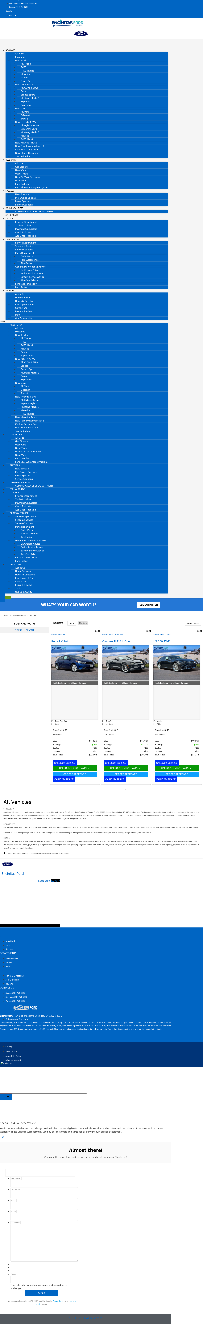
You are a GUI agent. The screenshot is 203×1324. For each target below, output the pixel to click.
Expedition (26, 105)
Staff (17, 314)
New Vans (20, 108)
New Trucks (21, 60)
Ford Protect (21, 287)
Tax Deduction (23, 156)
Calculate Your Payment (75, 768)
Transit (24, 118)
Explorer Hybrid (29, 128)
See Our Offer (149, 604)
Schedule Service (24, 246)
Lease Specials (23, 201)
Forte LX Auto (60, 641)
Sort (72, 623)
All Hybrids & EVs (30, 125)
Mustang (20, 57)
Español (9, 11)
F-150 (23, 67)
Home (5, 616)
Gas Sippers (21, 166)
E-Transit (25, 115)
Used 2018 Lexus (162, 634)
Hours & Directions (25, 301)
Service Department (25, 242)
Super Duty (27, 81)
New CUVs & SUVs (25, 84)
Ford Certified (22, 184)
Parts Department (24, 253)
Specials (10, 191)
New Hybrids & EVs (25, 122)
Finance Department (26, 222)
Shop (3, 935)
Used (24, 616)
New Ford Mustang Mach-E (29, 146)
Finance (9, 218)
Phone (13, 1274)
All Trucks (26, 63)
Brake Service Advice (32, 273)
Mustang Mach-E (30, 98)
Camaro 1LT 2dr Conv (116, 641)
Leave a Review (23, 311)
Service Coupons (24, 204)
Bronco (24, 91)
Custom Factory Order (27, 149)
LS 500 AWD (161, 641)
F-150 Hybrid (27, 70)
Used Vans (20, 180)
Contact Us (21, 307)
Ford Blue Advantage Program (31, 187)
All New (19, 53)
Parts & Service (13, 239)
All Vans (25, 111)
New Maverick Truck (26, 142)
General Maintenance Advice (30, 266)
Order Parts (27, 256)
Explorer (25, 101)
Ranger (24, 77)
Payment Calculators (26, 228)
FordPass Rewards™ (26, 283)
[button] (84, 321)
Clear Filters (193, 623)
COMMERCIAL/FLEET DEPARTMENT (34, 211)
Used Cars (11, 160)
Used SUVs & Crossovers (28, 177)
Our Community (23, 318)
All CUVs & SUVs (29, 87)
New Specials (22, 194)
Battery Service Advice (32, 276)
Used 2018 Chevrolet (112, 634)
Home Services (23, 297)
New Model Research (26, 153)
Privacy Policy (58, 1301)
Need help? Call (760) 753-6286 (85, 1318)
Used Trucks (21, 173)
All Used (19, 163)
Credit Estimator (23, 232)
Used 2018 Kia (58, 634)
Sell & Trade (17, 489)
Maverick (25, 74)
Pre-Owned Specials (25, 197)
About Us (10, 291)
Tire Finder (26, 263)
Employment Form (25, 304)
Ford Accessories (30, 259)
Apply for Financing (25, 235)
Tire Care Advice (29, 280)
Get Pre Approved (74, 774)
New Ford (10, 50)
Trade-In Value (23, 225)
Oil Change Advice (30, 270)
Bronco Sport (28, 94)
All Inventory (15, 616)
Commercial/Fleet (14, 208)
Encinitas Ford (12, 873)
